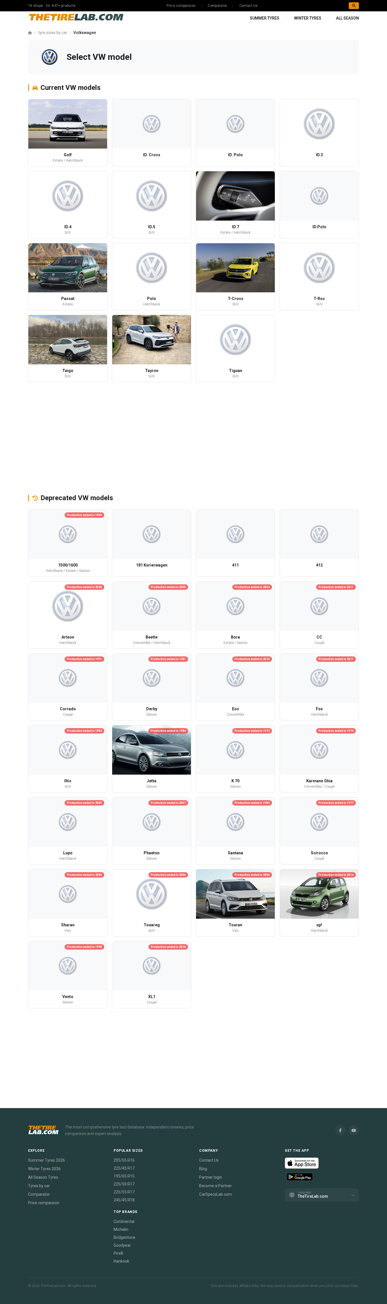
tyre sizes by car (52, 32)
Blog (203, 1168)
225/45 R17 (124, 1168)
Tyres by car (39, 1185)
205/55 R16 (124, 1160)
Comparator (217, 6)
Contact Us (248, 6)
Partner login (210, 1177)
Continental (124, 1221)
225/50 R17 (124, 1184)
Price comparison (181, 6)
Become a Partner (215, 1185)
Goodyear (122, 1245)
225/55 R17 (124, 1192)
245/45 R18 (124, 1200)
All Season (347, 18)
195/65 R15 (124, 1176)
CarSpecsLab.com (215, 1194)
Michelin (121, 1229)
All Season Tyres (43, 1177)
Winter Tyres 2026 (44, 1168)
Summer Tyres (264, 18)
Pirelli (118, 1253)
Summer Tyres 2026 (46, 1160)
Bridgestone (124, 1237)
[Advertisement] (193, 437)
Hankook (121, 1261)
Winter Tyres (307, 18)
